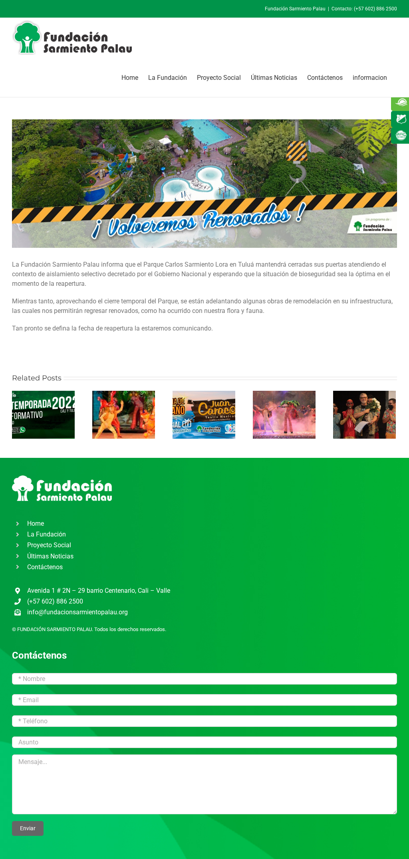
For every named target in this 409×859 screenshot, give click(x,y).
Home (35, 523)
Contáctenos (45, 567)
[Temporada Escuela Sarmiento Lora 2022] (43, 414)
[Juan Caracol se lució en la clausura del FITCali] (284, 414)
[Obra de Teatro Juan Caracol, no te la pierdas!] (204, 414)
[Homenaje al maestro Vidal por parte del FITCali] (364, 414)
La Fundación (46, 534)
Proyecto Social (49, 545)
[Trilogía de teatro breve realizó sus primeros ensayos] (123, 414)
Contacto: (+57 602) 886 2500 (364, 9)
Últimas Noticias (50, 556)
